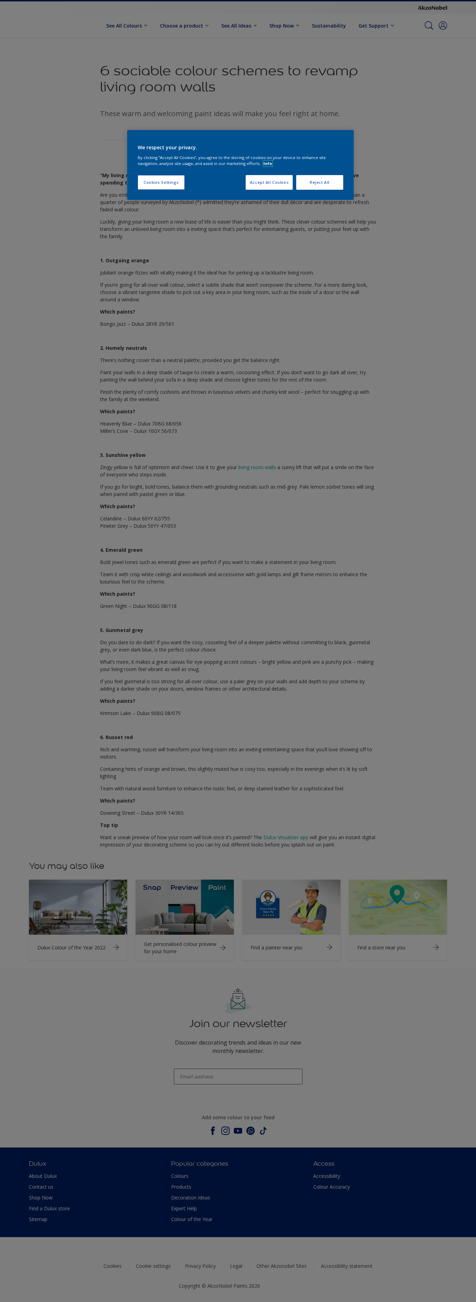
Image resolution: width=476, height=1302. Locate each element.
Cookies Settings (161, 182)
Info (267, 163)
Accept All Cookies (269, 182)
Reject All (320, 182)
